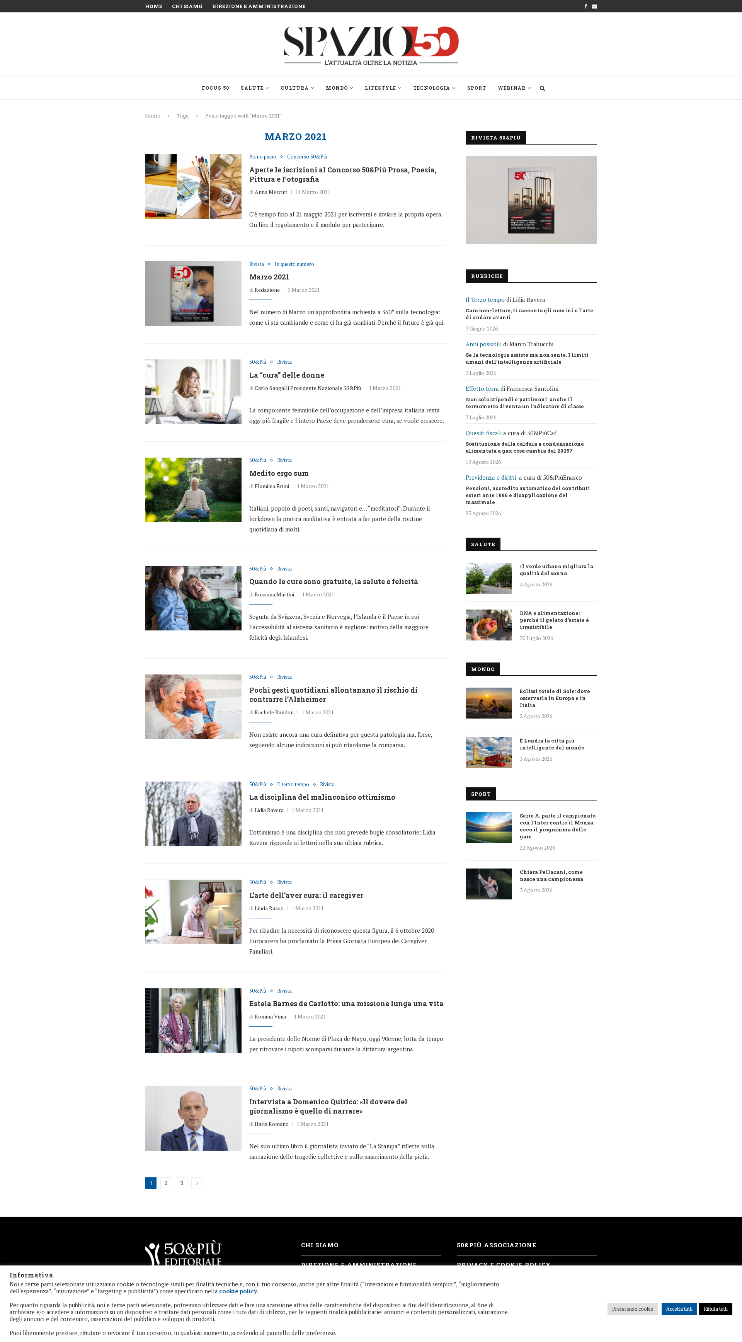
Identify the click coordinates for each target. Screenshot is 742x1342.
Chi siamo (187, 6)
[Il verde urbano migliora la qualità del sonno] (489, 578)
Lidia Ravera (269, 810)
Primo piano (262, 157)
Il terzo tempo (293, 785)
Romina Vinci (270, 1016)
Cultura (295, 88)
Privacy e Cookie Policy (504, 1265)
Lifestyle (380, 88)
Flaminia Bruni (272, 486)
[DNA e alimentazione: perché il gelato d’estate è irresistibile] (489, 625)
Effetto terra (482, 388)
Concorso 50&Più (307, 157)
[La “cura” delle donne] (193, 391)
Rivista (256, 264)
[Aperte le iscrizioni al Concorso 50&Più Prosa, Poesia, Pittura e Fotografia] (193, 186)
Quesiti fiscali (484, 433)
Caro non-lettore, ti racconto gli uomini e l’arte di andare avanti (529, 314)
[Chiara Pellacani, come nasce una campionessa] (489, 884)
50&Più (257, 362)
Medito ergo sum (279, 473)
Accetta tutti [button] (679, 1308)
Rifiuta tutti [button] (716, 1308)
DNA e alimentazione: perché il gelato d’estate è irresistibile (554, 620)
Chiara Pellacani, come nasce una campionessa (551, 875)
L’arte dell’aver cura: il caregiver (306, 895)
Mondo (337, 88)
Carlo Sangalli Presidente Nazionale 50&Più (308, 388)
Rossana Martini (274, 594)
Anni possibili (484, 344)
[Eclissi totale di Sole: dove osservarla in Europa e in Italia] (489, 703)
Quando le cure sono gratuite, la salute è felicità (333, 581)
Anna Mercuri (271, 192)
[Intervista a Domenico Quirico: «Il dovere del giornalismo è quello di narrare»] (193, 1118)
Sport (476, 88)
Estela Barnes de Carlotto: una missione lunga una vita (346, 1003)
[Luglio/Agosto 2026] (531, 200)
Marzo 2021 (269, 276)
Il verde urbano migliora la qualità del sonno (556, 570)
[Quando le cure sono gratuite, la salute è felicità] (193, 598)
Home (153, 6)
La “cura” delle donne (286, 375)
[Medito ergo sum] (193, 489)
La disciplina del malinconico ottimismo (322, 797)
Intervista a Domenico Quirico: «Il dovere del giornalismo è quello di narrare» (328, 1106)
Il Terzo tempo (485, 299)
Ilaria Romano (272, 1123)
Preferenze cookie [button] (632, 1308)
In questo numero (294, 264)
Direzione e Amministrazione (259, 6)
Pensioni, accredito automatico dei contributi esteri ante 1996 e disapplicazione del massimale (528, 495)
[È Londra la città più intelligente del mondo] (489, 752)
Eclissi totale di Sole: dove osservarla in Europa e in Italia (555, 698)
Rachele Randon (274, 712)
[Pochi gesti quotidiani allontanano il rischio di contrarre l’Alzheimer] (193, 706)
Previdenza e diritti (491, 477)
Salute (252, 88)
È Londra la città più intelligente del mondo (552, 744)
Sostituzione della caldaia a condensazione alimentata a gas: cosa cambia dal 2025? (525, 447)
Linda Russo (269, 908)
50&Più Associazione (496, 1245)
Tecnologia (431, 88)
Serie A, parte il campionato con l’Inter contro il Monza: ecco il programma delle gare (558, 826)
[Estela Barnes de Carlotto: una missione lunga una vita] (193, 1020)
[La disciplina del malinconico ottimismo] (193, 814)
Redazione (267, 289)
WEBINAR (512, 88)
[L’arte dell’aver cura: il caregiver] (193, 911)
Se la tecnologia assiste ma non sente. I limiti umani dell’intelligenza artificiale (527, 358)
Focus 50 (215, 88)
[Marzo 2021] (193, 293)
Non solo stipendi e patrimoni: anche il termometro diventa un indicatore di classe (525, 403)
